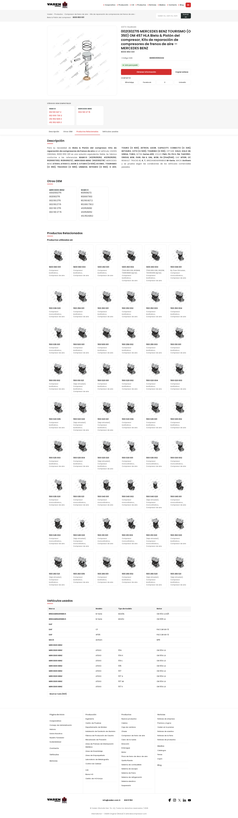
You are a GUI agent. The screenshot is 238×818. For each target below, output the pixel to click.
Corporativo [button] (110, 5)
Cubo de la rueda (128, 739)
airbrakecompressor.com (136, 814)
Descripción (54, 131)
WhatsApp (129, 82)
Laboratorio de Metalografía (97, 759)
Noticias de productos (166, 739)
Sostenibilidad (55, 742)
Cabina (124, 723)
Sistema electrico (128, 781)
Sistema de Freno (128, 773)
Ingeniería (90, 719)
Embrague (125, 748)
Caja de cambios (128, 727)
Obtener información (146, 72)
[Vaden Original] (57, 5)
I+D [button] (132, 5)
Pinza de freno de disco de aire (134, 756)
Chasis (124, 731)
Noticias (152, 5)
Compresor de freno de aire (76, 14)
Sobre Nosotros (56, 733)
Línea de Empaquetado (95, 755)
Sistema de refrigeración (131, 777)
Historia (53, 729)
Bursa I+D (89, 774)
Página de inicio (57, 714)
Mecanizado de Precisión (96, 739)
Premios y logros (164, 723)
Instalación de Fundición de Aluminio (100, 731)
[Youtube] (189, 800)
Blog (182, 5)
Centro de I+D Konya (94, 778)
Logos (159, 759)
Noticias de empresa (166, 719)
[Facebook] (169, 800)
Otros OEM (67, 131)
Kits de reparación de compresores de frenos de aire (112, 14)
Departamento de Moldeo (96, 727)
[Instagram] (174, 800)
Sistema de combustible (131, 764)
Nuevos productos (128, 719)
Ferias (159, 754)
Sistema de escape (129, 769)
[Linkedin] (184, 800)
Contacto (173, 5)
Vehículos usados (110, 131)
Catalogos (161, 750)
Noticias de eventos (165, 731)
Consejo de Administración (61, 725)
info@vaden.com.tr (111, 800)
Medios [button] (162, 5)
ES (188, 5)
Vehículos (54, 754)
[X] (179, 800)
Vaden (50, 14)
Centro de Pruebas (93, 723)
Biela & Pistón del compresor (59, 17)
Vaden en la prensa (165, 727)
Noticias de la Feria (165, 735)
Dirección (125, 744)
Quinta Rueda (127, 760)
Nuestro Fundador (57, 737)
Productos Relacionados (87, 131)
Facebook (147, 82)
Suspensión (126, 785)
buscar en (186, 15)
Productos (141, 5)
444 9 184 (128, 800)
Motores (54, 761)
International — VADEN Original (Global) (107, 814)
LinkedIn (182, 82)
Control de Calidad (93, 764)
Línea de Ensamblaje (94, 751)
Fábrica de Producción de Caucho (100, 735)
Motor (123, 752)
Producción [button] (123, 5)
